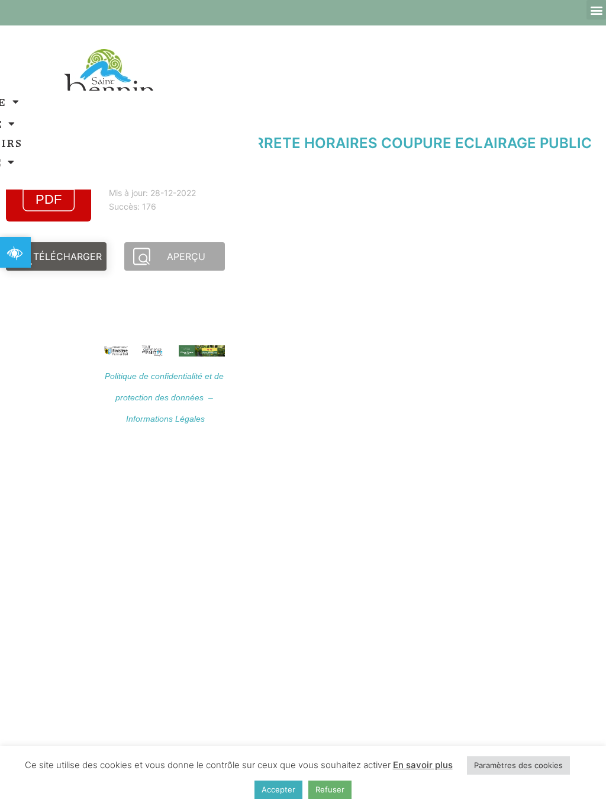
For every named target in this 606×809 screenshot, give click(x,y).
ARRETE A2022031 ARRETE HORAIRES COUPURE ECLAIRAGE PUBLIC (350, 143)
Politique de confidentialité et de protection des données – (164, 397)
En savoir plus (423, 765)
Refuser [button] (329, 789)
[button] (596, 10)
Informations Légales (165, 418)
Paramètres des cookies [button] (518, 765)
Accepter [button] (278, 789)
